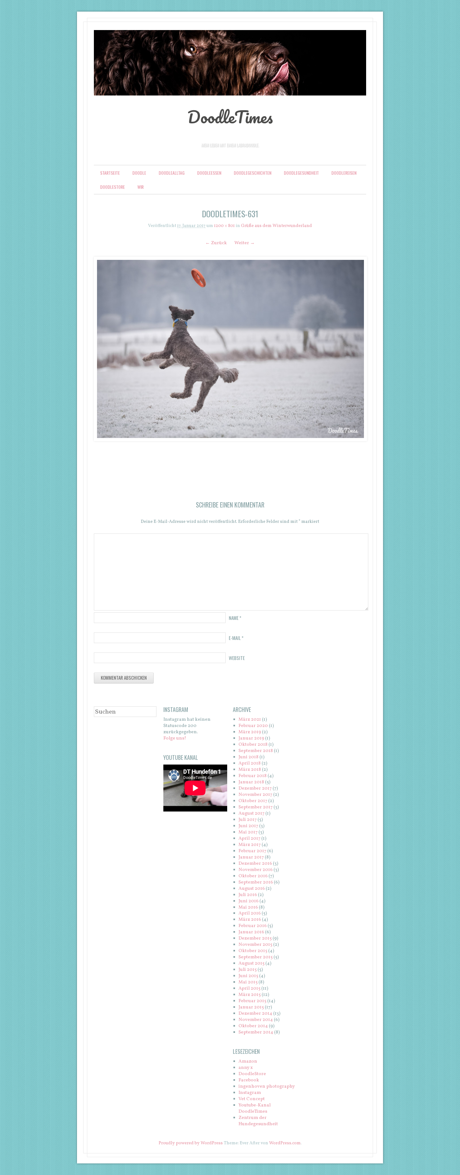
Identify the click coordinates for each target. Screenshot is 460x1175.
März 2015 (249, 995)
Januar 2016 (251, 932)
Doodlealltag (172, 172)
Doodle (139, 172)
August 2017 (251, 813)
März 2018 (249, 769)
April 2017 (249, 838)
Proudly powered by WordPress (191, 1143)
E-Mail (236, 637)
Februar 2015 (252, 1001)
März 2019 (249, 732)
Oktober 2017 (252, 801)
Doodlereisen (343, 172)
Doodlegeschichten (252, 172)
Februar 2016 (252, 926)
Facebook (248, 1080)
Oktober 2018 (253, 744)
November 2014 (255, 1020)
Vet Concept (251, 1099)
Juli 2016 (247, 895)
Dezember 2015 (255, 938)
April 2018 (249, 763)
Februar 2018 (252, 776)
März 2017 (249, 845)
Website (237, 657)
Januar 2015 (251, 1007)
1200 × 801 (224, 226)
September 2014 (255, 1032)
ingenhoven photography (266, 1086)
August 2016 (251, 888)
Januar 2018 (251, 782)
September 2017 (255, 807)
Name (235, 617)
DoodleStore (112, 186)
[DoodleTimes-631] (230, 349)
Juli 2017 (247, 820)
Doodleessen (209, 172)
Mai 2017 (248, 832)
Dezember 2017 (255, 788)
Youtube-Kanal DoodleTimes (254, 1108)
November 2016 (255, 870)
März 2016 (249, 919)
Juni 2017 (248, 826)
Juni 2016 (248, 901)
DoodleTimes (230, 117)
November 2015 (255, 944)
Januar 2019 (251, 738)
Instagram (249, 1093)
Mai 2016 (248, 907)
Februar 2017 (252, 851)
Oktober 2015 (252, 951)
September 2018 (255, 751)
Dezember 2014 (255, 1013)
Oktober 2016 (253, 876)
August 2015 (251, 963)
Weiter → (244, 243)
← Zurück (216, 243)
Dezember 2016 (255, 863)
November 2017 (255, 794)
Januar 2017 (251, 857)
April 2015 (249, 988)
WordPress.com (285, 1143)
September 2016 (255, 882)
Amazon (247, 1061)
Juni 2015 (248, 976)
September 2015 (255, 957)
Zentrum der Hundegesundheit (258, 1121)
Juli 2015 (247, 969)
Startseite (110, 172)
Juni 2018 (248, 757)
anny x (245, 1067)
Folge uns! (174, 738)
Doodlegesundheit (301, 172)
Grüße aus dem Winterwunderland (276, 226)
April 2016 (249, 913)
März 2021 (249, 719)
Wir (140, 186)
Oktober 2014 (253, 1026)
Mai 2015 (248, 982)
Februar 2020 (253, 726)
